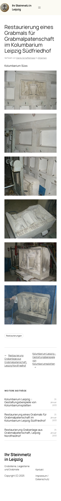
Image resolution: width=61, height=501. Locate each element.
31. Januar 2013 (53, 402)
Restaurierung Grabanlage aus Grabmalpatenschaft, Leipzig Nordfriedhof (15, 360)
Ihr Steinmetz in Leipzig (21, 7)
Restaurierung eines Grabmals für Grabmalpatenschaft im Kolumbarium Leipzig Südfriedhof (25, 417)
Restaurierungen (14, 335)
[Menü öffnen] (39, 7)
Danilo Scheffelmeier (25, 57)
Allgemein (42, 57)
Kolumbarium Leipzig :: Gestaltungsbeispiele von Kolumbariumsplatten (20, 402)
